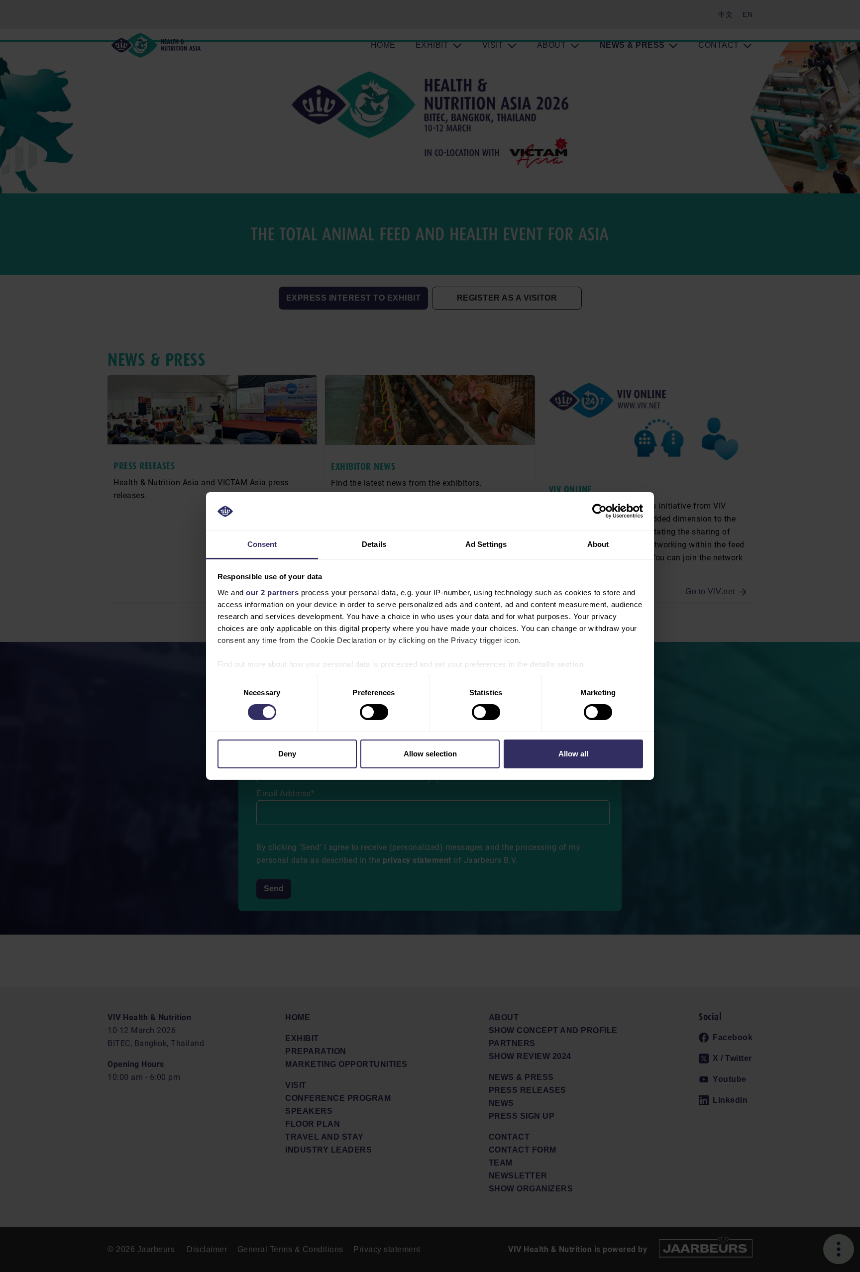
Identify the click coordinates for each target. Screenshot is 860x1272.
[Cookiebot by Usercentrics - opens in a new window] (599, 511)
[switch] (374, 712)
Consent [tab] (262, 544)
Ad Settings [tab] (486, 544)
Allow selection (430, 753)
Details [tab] (374, 544)
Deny (287, 753)
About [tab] (598, 544)
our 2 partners (272, 592)
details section (557, 664)
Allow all (573, 753)
